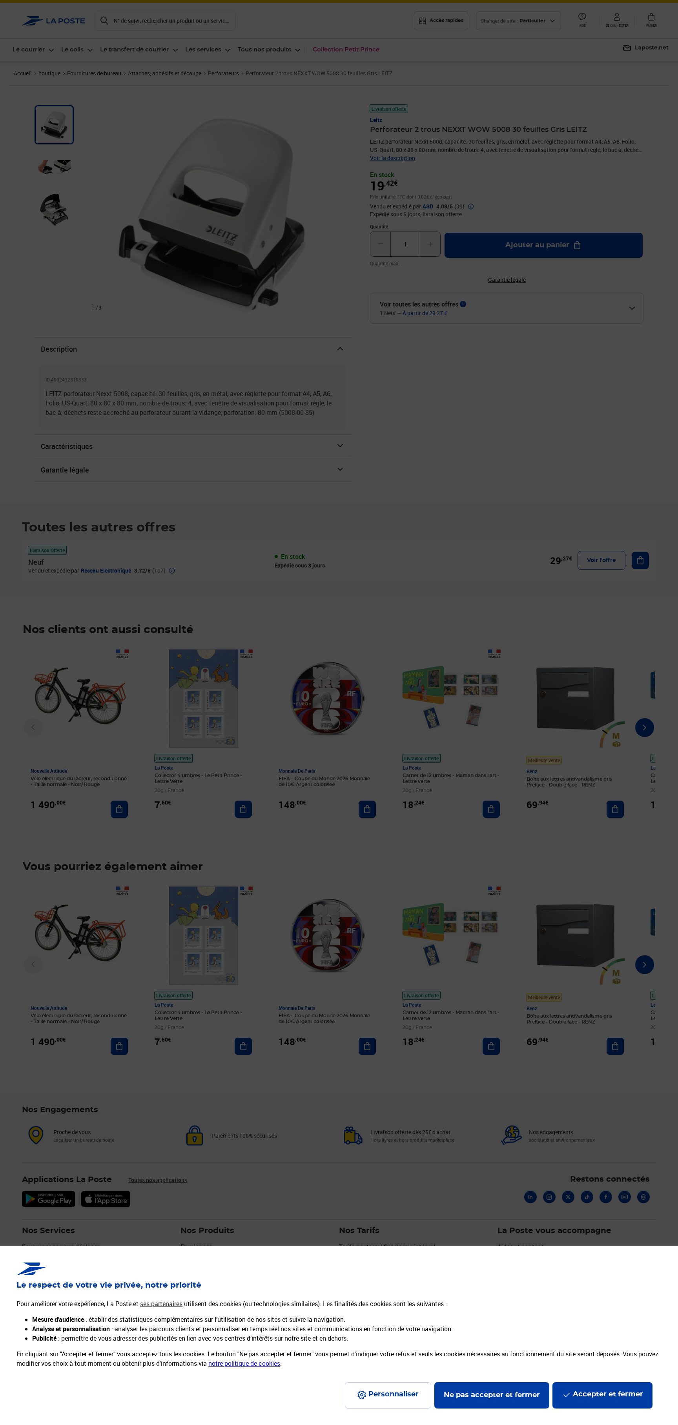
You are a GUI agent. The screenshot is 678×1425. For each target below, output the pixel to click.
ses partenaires (161, 1303)
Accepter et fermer (608, 1394)
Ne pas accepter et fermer (492, 1395)
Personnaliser (393, 1394)
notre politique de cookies (244, 1363)
